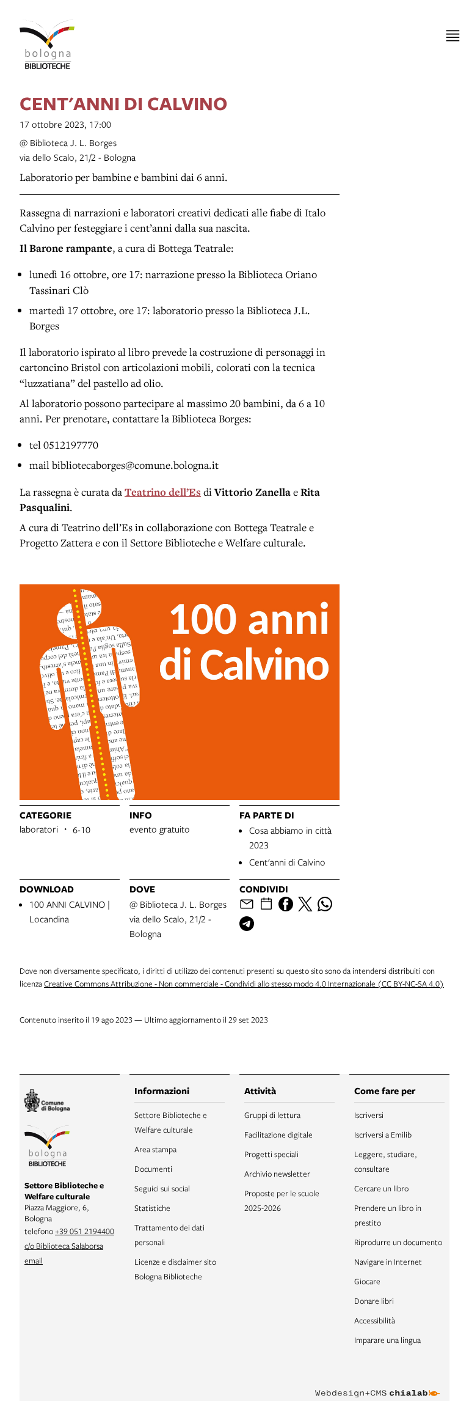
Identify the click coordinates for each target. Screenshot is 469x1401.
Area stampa (155, 1149)
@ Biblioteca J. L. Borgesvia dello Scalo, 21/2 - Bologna (178, 919)
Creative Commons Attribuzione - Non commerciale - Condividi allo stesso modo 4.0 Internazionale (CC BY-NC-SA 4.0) (244, 983)
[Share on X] (305, 904)
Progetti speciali (271, 1154)
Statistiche (152, 1207)
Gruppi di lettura (272, 1114)
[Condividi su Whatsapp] (325, 904)
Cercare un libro (381, 1188)
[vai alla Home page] (47, 44)
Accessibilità (374, 1320)
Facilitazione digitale (278, 1134)
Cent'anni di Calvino (287, 862)
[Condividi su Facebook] (285, 904)
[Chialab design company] (377, 1384)
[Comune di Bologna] (47, 1102)
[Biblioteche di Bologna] (47, 1147)
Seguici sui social (162, 1188)
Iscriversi (369, 1114)
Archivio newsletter (277, 1173)
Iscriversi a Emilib (383, 1134)
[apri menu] (453, 36)
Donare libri (374, 1300)
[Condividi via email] (246, 904)
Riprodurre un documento (398, 1242)
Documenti (153, 1168)
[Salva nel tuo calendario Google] (266, 904)
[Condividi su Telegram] (246, 923)
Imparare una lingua (387, 1339)
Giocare (367, 1281)
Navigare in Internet (388, 1261)
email (33, 1260)
